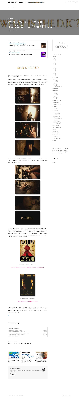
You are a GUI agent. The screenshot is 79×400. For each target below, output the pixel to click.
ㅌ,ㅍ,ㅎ (56, 85)
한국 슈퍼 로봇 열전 (57, 123)
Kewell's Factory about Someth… (66, 378)
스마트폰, (65, 150)
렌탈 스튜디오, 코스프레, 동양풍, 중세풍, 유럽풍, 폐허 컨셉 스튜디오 (22, 45)
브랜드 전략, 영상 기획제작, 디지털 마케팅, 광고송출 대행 (20, 54)
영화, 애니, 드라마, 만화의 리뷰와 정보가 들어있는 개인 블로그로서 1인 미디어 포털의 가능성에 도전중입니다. (26, 371)
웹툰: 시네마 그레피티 (56, 127)
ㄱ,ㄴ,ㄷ (56, 80)
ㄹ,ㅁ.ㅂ (56, 81)
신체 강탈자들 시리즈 (57, 116)
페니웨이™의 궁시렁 (56, 138)
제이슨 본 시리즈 (57, 121)
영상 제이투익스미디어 (14, 53)
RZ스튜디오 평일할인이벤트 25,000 (17, 44)
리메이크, (59, 150)
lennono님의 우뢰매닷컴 (66, 362)
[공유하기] (12, 323)
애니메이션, (54, 152)
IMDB (64, 349)
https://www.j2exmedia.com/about (16, 51)
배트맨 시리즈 (57, 112)
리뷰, (62, 148)
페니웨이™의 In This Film (15, 368)
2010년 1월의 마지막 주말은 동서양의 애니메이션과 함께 (17, 331)
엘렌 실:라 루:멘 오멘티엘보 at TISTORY (67, 370)
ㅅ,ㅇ (55, 96)
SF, (64, 148)
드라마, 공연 (55, 88)
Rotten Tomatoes (66, 351)
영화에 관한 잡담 (11, 328)
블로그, (67, 148)
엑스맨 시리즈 (57, 117)
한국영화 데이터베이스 (66, 365)
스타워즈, (53, 150)
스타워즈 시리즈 (57, 113)
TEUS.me (65, 343)
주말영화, (64, 152)
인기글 (57, 158)
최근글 (53, 158)
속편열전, (67, 152)
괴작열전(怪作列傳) (56, 100)
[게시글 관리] (14, 323)
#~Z (55, 58)
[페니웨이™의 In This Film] (26, 2)
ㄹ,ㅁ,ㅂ (56, 94)
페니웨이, (59, 148)
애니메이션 (55, 77)
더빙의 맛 (54, 106)
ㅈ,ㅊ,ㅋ (56, 84)
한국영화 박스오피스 (66, 393)
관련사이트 (65, 395)
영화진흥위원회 (65, 391)
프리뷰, (58, 152)
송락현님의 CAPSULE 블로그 (66, 374)
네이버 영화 (65, 345)
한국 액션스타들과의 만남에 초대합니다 (14, 335)
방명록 (14, 7)
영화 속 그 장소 (55, 125)
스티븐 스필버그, (55, 148)
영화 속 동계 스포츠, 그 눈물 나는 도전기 (14, 330)
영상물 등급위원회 (66, 389)
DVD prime (65, 347)
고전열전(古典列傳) (56, 102)
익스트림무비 (65, 359)
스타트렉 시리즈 (57, 115)
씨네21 (64, 355)
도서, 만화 (55, 90)
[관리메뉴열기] (77, 2)
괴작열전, (60, 152)
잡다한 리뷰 (55, 136)
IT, (65, 148)
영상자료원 (65, 367)
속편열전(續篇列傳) (56, 104)
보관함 (54, 140)
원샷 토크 (54, 129)
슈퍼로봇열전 (55, 108)
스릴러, (62, 150)
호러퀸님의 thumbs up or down (67, 386)
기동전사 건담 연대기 (58, 86)
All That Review (56, 54)
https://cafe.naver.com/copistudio (16, 42)
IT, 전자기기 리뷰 (56, 133)
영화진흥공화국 (65, 357)
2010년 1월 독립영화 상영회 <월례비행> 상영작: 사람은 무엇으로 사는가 (19, 333)
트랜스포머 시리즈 (57, 122)
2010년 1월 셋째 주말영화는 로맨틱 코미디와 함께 (16, 334)
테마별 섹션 (55, 110)
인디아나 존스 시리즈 (58, 118)
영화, (56, 150)
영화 (54, 56)
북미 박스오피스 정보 (66, 353)
